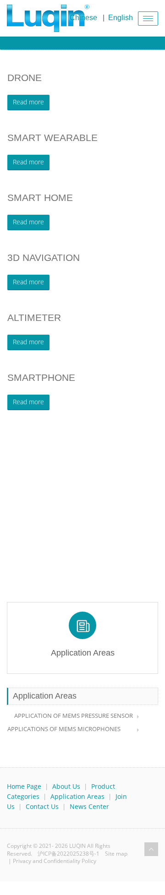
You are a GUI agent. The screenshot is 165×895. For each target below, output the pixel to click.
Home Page (24, 786)
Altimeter (34, 317)
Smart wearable (52, 137)
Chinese (83, 18)
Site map (116, 853)
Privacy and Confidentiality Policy (54, 861)
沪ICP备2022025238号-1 (68, 853)
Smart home (40, 197)
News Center (89, 806)
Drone (24, 77)
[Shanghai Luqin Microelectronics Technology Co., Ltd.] (48, 18)
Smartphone (41, 377)
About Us (66, 786)
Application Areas (77, 796)
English (120, 18)
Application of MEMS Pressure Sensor (73, 715)
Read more (28, 102)
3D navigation (43, 257)
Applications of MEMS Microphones (64, 729)
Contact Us (42, 806)
